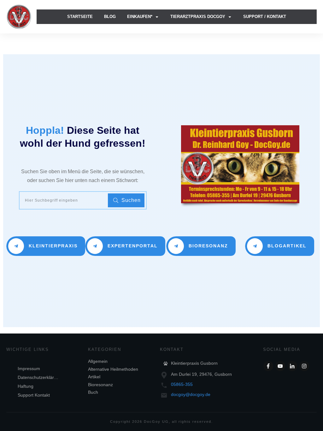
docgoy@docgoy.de (190, 394)
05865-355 (182, 384)
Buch (93, 392)
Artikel (94, 376)
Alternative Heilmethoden (113, 369)
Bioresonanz (100, 384)
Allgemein (98, 361)
